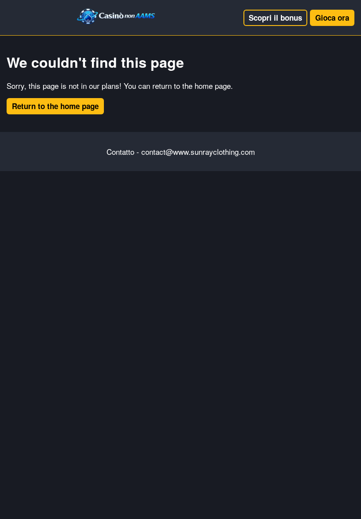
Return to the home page (55, 106)
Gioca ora (332, 17)
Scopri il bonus (275, 17)
